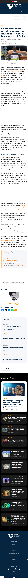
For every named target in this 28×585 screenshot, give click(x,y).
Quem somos (14, 541)
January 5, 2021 (19, 265)
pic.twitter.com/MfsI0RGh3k (11, 260)
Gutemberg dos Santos (8, 240)
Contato (14, 544)
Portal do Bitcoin (14, 6)
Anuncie (14, 550)
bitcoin (20, 71)
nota (2, 75)
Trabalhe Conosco (14, 553)
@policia (6, 252)
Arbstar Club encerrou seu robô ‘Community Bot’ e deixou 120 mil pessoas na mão (13, 208)
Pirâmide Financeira (14, 282)
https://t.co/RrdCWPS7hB (10, 258)
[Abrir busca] (21, 11)
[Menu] (24, 11)
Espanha (7, 282)
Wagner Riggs (14, 304)
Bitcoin (3, 25)
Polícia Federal (21, 282)
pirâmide (11, 71)
